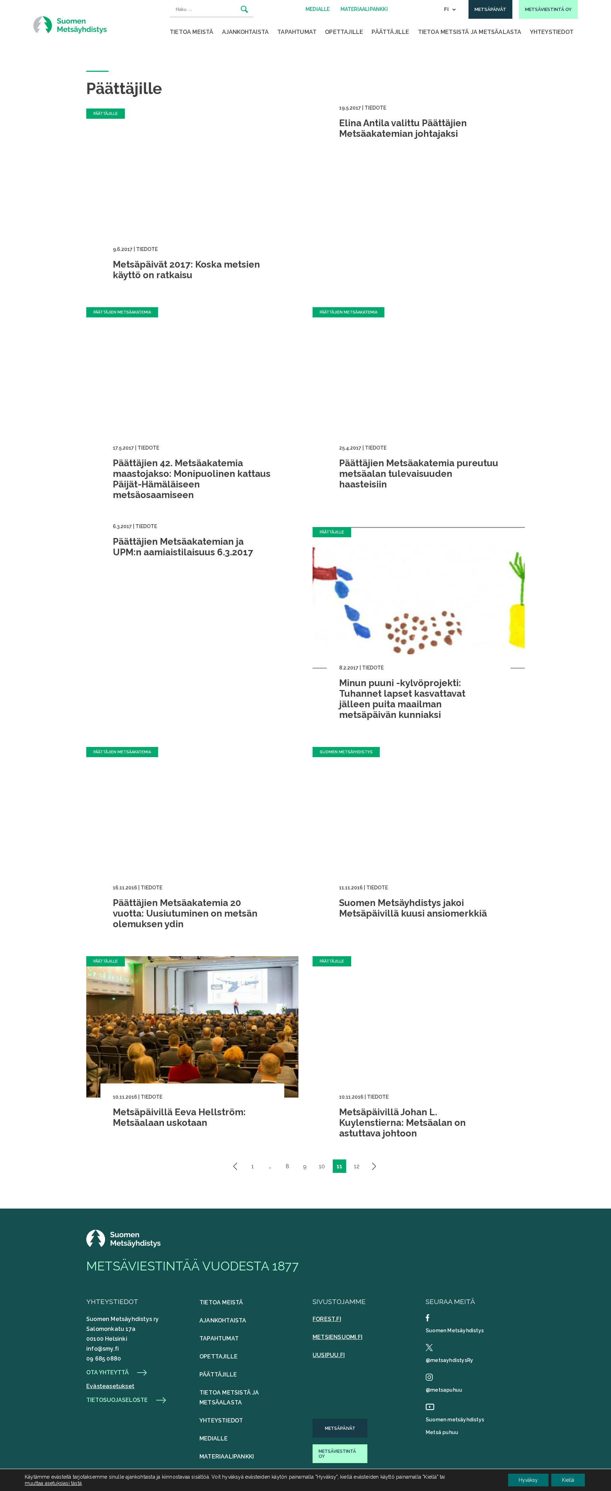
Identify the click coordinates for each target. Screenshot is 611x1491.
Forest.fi (327, 1319)
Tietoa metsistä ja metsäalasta (470, 32)
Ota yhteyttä (107, 1372)
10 (322, 1166)
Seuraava (374, 1166)
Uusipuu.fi (329, 1355)
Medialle (213, 1438)
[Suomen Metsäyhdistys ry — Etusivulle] (70, 24)
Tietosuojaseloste (117, 1400)
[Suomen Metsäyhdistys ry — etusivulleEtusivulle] (123, 1245)
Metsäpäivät (340, 1428)
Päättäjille (390, 32)
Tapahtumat (296, 32)
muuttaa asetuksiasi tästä (53, 1483)
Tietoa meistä (192, 32)
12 (357, 1166)
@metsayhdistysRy (449, 1360)
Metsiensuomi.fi (337, 1337)
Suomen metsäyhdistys (455, 1419)
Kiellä (568, 1480)
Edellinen (235, 1166)
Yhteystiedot (552, 32)
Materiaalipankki (226, 1456)
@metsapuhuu (444, 1390)
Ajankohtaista (245, 32)
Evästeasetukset (110, 1386)
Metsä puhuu (442, 1432)
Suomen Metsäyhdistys (455, 1330)
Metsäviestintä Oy (337, 1454)
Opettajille (344, 32)
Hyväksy (528, 1480)
